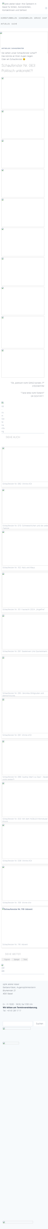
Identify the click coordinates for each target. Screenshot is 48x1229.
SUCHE (14, 24)
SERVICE (37, 18)
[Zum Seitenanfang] (23, 417)
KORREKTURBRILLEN (9, 18)
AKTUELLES (5, 24)
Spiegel (16, 959)
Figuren (7, 959)
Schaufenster (18, 48)
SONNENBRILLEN (25, 18)
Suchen (39, 1023)
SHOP (44, 18)
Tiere (25, 959)
